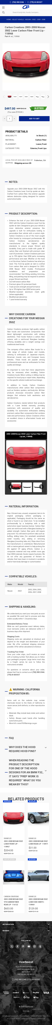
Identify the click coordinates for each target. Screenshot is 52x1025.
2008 (39, 592)
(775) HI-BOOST (35, 2)
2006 (30, 592)
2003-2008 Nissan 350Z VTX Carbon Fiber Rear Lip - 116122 (13, 902)
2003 (30, 590)
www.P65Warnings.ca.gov (27, 723)
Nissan (10, 591)
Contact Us (41, 1019)
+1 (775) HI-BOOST (14, 1019)
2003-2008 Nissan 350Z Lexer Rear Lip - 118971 (38, 842)
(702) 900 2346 (18, 2)
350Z (20, 591)
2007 (35, 592)
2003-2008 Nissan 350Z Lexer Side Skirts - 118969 (38, 902)
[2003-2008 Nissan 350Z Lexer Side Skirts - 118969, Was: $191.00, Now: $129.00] (38, 877)
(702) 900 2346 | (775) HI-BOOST (27, 979)
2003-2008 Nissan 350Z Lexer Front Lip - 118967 (13, 844)
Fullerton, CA (40, 160)
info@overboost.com (11, 1016)
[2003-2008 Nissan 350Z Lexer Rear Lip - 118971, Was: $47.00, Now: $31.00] (38, 819)
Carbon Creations (15, 27)
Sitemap (26, 1011)
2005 (39, 590)
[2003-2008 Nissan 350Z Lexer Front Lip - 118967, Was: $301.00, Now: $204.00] (13, 819)
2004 (35, 590)
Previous (4, 96)
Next (48, 96)
